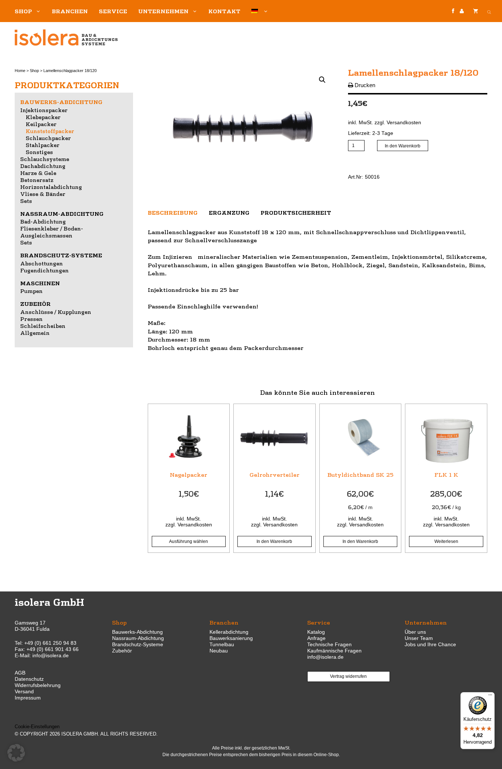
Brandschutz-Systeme (61, 255)
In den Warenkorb (402, 146)
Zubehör (35, 303)
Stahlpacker (43, 145)
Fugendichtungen (44, 270)
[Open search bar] (489, 11)
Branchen (70, 11)
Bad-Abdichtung (43, 221)
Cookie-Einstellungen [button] (37, 726)
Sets (26, 200)
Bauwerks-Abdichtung (61, 102)
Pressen (31, 318)
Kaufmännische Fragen (334, 651)
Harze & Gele (38, 172)
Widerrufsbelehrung (38, 685)
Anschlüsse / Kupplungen (55, 311)
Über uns (415, 632)
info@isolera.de (50, 655)
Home (20, 70)
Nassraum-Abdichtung (62, 213)
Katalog (316, 632)
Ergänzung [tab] (229, 212)
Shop (23, 11)
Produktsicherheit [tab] (296, 212)
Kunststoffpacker (50, 131)
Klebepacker (43, 117)
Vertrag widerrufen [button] (348, 676)
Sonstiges (39, 152)
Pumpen (31, 290)
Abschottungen (41, 263)
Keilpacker (41, 124)
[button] (322, 79)
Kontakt (224, 11)
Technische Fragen (329, 644)
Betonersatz (36, 179)
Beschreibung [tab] (173, 212)
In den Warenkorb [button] (274, 541)
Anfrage (316, 638)
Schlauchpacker (48, 138)
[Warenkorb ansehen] (475, 11)
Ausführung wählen (188, 541)
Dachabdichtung (42, 165)
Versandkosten (404, 122)
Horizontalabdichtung (51, 186)
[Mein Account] (462, 11)
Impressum (28, 698)
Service (113, 11)
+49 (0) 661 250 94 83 (50, 643)
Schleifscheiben (42, 325)
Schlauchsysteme (44, 158)
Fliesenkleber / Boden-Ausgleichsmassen (51, 232)
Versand (24, 691)
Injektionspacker (44, 110)
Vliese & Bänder (42, 193)
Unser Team (419, 638)
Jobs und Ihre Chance (430, 644)
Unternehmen (163, 11)
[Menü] (490, 696)
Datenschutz (29, 679)
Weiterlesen (446, 541)
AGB (20, 673)
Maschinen (40, 283)
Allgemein (35, 332)
